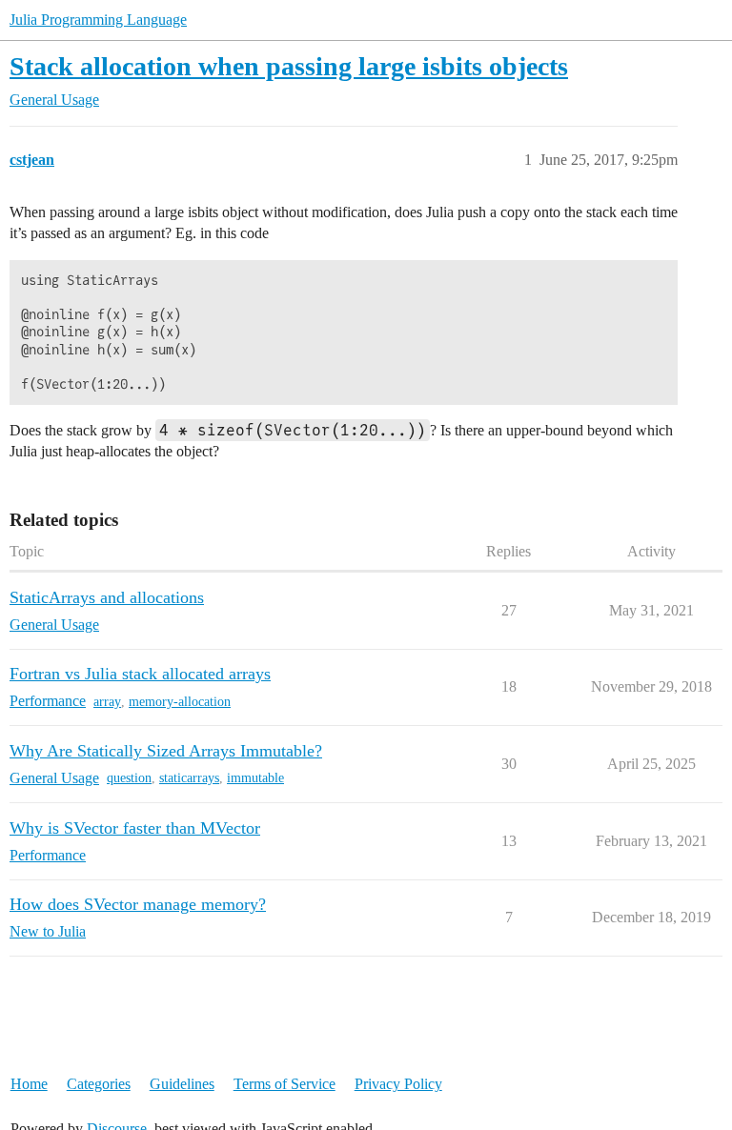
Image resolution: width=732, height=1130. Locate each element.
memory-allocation (180, 702)
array (107, 702)
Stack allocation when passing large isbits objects (289, 66)
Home (29, 1084)
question (129, 778)
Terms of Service (285, 1084)
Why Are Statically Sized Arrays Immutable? (166, 750)
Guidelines (182, 1084)
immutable (255, 778)
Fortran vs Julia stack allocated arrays (140, 673)
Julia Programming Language (98, 19)
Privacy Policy (398, 1084)
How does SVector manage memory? (138, 904)
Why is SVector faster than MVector (135, 827)
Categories (99, 1084)
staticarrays (189, 778)
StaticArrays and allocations (107, 597)
